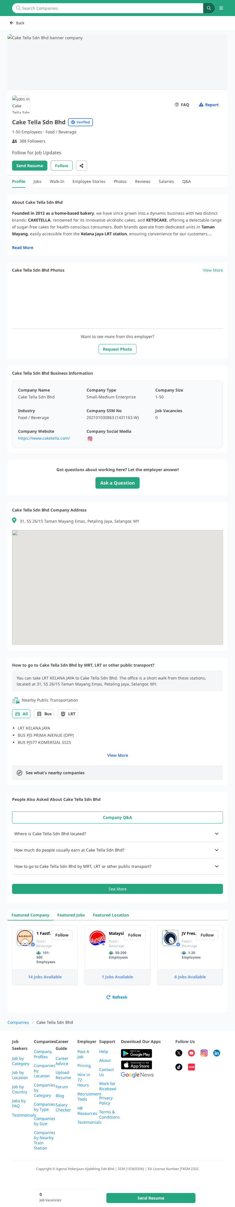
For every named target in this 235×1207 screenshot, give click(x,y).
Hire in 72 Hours (83, 1080)
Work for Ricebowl (107, 1086)
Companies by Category (44, 1090)
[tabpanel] (117, 860)
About (105, 1060)
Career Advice (62, 1061)
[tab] (117, 817)
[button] (221, 8)
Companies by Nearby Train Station (44, 1140)
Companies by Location (44, 1070)
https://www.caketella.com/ (44, 438)
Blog (60, 1095)
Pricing (84, 1065)
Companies (18, 1022)
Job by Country (19, 1089)
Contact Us (106, 1072)
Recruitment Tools (89, 1096)
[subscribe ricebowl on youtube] (191, 1054)
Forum (62, 1086)
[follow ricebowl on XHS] (191, 1068)
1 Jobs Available (117, 976)
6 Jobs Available (190, 976)
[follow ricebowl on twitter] (178, 1054)
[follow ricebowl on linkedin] (216, 1054)
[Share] (81, 166)
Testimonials (24, 1115)
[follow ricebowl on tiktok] (178, 1068)
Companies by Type (44, 1107)
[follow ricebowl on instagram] (204, 1054)
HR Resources (87, 1111)
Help (103, 1051)
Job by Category (20, 1061)
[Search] (209, 8)
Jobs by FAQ (19, 1103)
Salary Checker (63, 1107)
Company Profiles (43, 1054)
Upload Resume (63, 1075)
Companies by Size (44, 1121)
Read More (22, 247)
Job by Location (20, 1075)
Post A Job (83, 1054)
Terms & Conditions (109, 1114)
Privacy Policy (106, 1100)
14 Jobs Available (45, 976)
